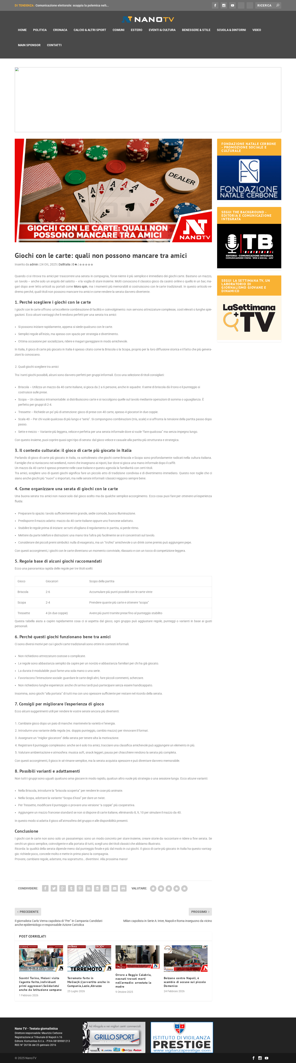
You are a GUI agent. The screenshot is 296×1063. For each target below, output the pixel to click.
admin (34, 264)
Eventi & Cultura (162, 30)
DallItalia (64, 264)
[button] (148, 99)
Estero (136, 30)
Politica (40, 30)
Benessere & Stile (196, 30)
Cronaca (60, 30)
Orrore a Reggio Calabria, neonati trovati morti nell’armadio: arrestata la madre (133, 981)
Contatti (54, 45)
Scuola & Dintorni (231, 30)
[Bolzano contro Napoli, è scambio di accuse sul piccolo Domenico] (186, 958)
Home (22, 30)
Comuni (118, 30)
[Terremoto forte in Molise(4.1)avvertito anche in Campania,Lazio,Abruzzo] (89, 958)
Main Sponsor (29, 45)
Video (256, 30)
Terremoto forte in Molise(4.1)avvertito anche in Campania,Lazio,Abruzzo (88, 982)
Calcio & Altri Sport (90, 30)
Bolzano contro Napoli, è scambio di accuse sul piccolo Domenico (185, 982)
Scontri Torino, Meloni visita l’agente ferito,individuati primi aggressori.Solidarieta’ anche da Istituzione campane (40, 984)
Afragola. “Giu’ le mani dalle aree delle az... (65, 5)
